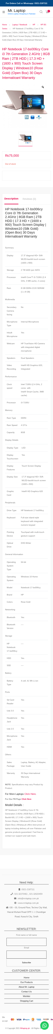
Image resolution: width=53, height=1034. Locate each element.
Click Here (30, 794)
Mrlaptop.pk (25, 1028)
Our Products (26, 982)
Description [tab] (11, 198)
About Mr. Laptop (26, 987)
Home (4, 25)
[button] (44, 1025)
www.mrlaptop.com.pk (28, 903)
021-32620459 (35, 894)
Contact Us (26, 991)
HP (34, 25)
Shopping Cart (26, 1001)
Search (41, 11)
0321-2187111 (28, 889)
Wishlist (26, 996)
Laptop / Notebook (19, 25)
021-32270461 (21, 894)
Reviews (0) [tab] (29, 199)
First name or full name (26, 935)
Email (26, 948)
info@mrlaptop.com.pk (28, 898)
